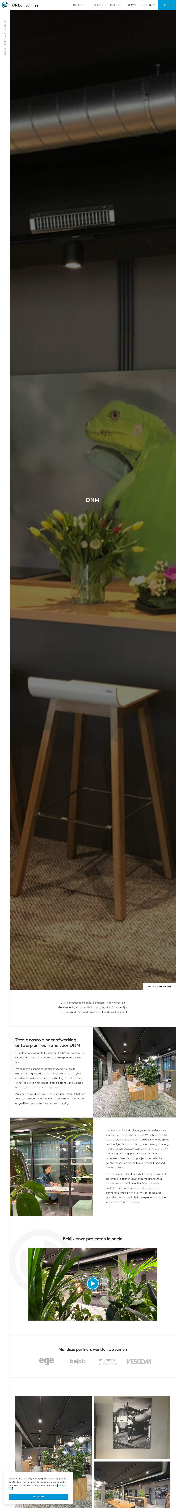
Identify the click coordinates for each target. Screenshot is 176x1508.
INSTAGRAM (4, 39)
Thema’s (131, 4)
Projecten (115, 4)
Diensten (78, 4)
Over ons (146, 4)
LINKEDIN (4, 51)
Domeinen (97, 4)
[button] (92, 1284)
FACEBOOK (4, 26)
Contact (167, 4)
